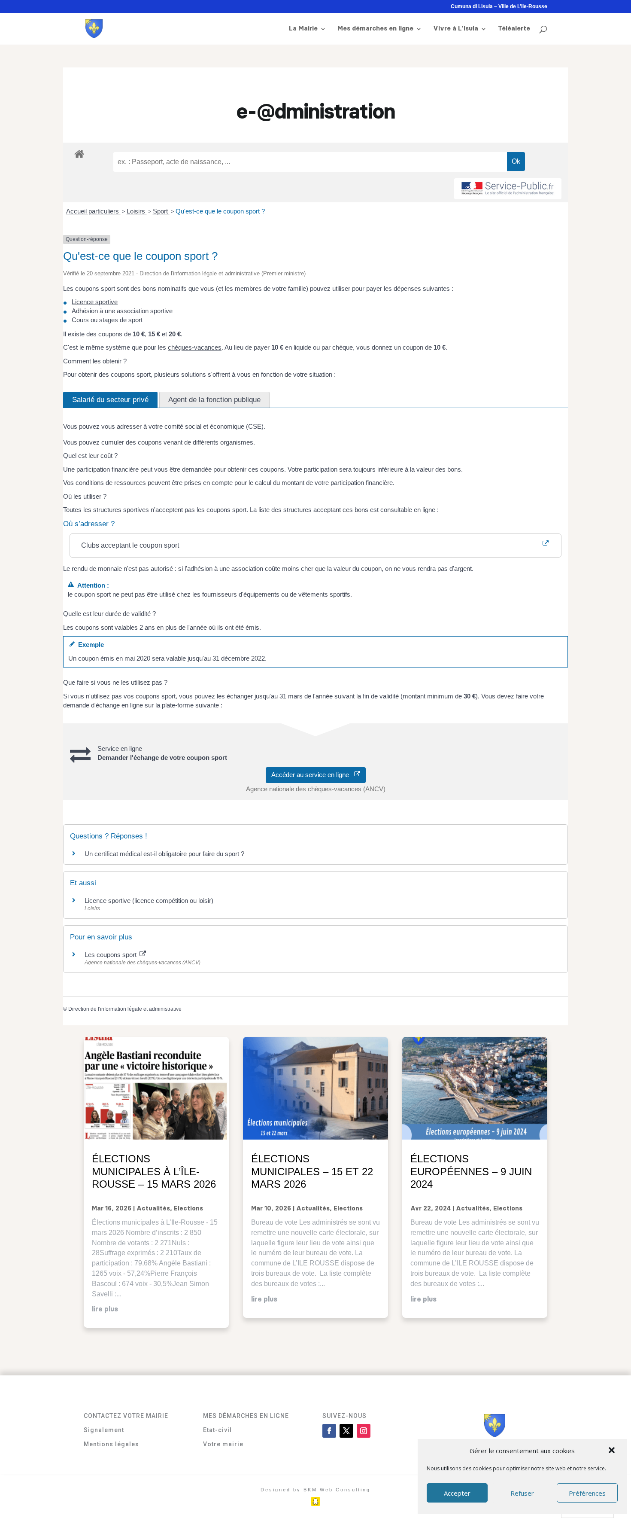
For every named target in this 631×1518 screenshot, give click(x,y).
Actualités (153, 1209)
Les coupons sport (111, 954)
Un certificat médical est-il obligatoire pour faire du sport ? (164, 853)
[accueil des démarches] (79, 154)
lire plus (105, 1309)
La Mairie (303, 29)
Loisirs (137, 211)
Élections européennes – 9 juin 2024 (471, 1171)
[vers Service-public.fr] (507, 188)
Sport (161, 211)
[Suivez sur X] (346, 1431)
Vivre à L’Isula (455, 29)
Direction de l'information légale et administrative (125, 1009)
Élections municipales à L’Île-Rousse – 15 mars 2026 (154, 1171)
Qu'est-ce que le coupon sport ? (220, 211)
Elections (188, 1209)
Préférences (587, 1493)
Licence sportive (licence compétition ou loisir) (149, 900)
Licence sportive (95, 301)
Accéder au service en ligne (312, 774)
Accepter (457, 1493)
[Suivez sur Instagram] (363, 1431)
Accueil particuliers (93, 211)
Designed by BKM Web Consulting (315, 1489)
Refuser (522, 1493)
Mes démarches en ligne (375, 29)
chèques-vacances (194, 347)
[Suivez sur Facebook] (329, 1431)
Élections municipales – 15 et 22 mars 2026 (312, 1171)
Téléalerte (514, 29)
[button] (612, 1451)
